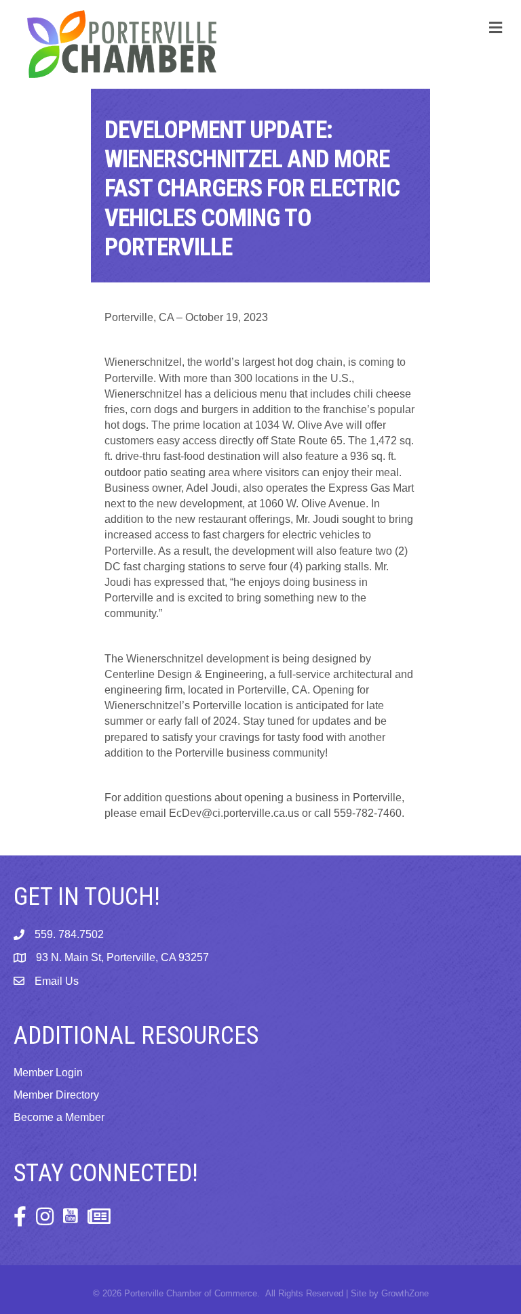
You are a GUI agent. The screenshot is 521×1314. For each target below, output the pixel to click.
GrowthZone (405, 1293)
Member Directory (56, 1095)
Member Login (48, 1072)
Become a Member (59, 1117)
